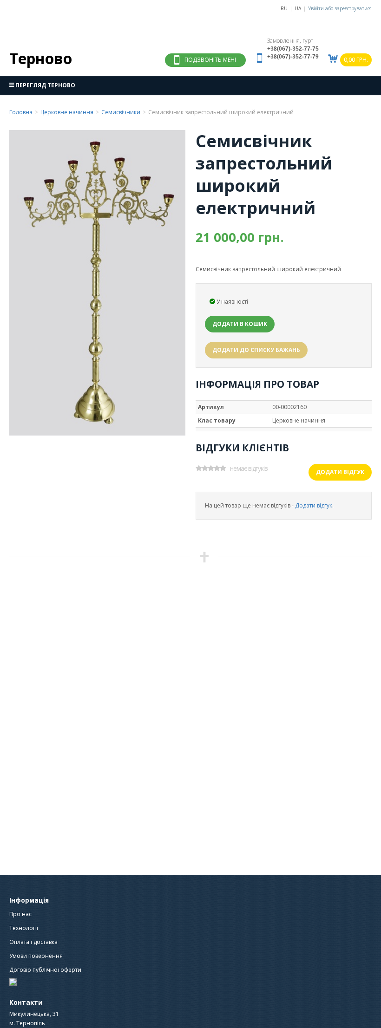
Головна (21, 112)
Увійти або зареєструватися (340, 8)
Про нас (20, 914)
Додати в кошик (239, 324)
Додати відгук (340, 472)
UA (298, 8)
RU (284, 8)
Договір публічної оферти (45, 970)
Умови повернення (36, 956)
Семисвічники (120, 112)
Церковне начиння (66, 112)
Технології (23, 928)
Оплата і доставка (33, 942)
